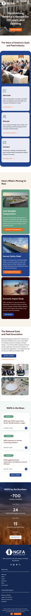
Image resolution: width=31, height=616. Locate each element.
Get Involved (4, 585)
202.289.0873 (15, 560)
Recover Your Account (6, 599)
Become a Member (6, 595)
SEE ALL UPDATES (15, 475)
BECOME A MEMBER (15, 29)
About (2, 576)
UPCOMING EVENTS (8, 158)
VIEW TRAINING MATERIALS (9, 133)
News (2, 583)
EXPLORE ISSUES (7, 107)
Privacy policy (17, 613)
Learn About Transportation (13, 229)
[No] (29, 611)
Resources (3, 581)
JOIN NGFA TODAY (15, 537)
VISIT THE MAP (8, 314)
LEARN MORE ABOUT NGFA (8, 359)
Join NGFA (3, 601)
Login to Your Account (6, 597)
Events (3, 578)
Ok (11, 613)
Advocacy (3, 574)
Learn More (15, 504)
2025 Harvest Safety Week (12, 272)
